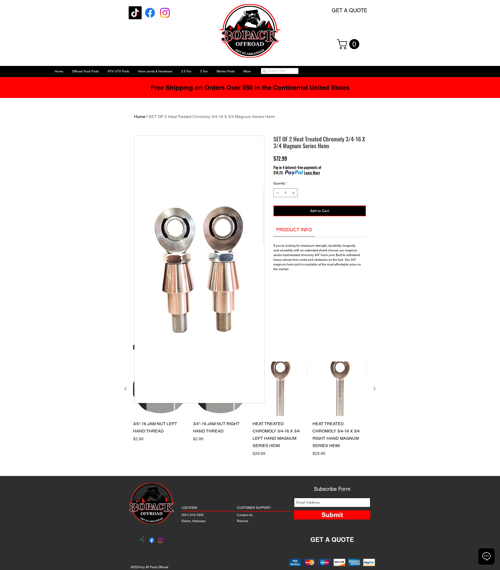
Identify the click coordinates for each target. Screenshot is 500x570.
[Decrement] (277, 193)
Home (139, 116)
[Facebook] (150, 12)
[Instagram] (164, 12)
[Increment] (294, 193)
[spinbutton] (285, 193)
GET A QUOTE (349, 10)
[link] (294, 229)
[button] (349, 44)
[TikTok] (135, 12)
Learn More (312, 172)
